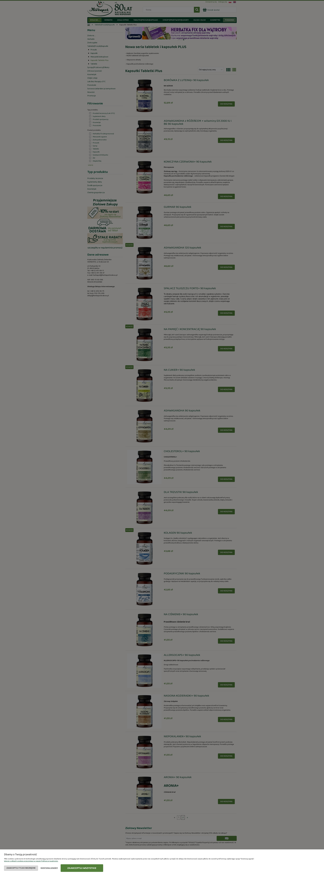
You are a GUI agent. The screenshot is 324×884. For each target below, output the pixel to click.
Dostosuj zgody (49, 868)
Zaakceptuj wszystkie (81, 868)
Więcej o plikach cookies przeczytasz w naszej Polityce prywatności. (31, 861)
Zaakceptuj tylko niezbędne (21, 868)
